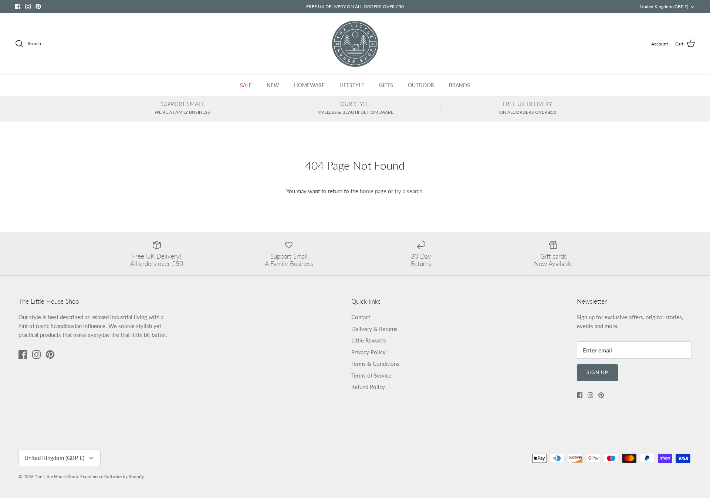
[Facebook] (17, 6)
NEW (273, 85)
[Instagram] (28, 6)
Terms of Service (371, 375)
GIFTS (386, 85)
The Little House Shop (56, 476)
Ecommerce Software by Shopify (112, 476)
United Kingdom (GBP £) (664, 6)
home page (373, 191)
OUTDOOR (421, 85)
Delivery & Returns (374, 328)
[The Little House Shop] (355, 44)
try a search (408, 191)
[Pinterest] (38, 6)
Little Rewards (368, 340)
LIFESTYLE (351, 85)
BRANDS (459, 85)
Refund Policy (368, 386)
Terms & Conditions (375, 363)
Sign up (597, 372)
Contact (360, 317)
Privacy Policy (368, 352)
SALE (246, 85)
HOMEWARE (309, 85)
